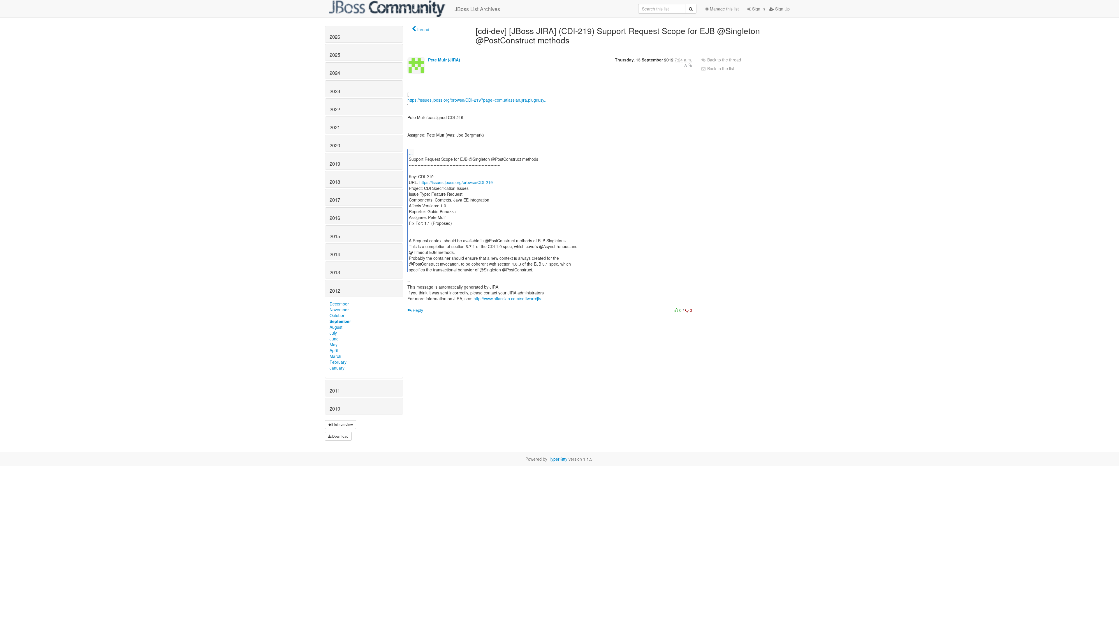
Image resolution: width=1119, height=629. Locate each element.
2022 (335, 109)
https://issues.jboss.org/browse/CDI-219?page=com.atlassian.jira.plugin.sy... (477, 100)
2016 (335, 217)
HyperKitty (557, 459)
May (333, 344)
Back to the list (720, 68)
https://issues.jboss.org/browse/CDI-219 (456, 182)
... (411, 152)
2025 (335, 54)
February (338, 362)
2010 (335, 408)
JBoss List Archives (477, 9)
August (336, 327)
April (334, 350)
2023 (335, 91)
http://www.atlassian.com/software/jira (508, 298)
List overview (342, 424)
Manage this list (724, 9)
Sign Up (782, 9)
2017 (335, 199)
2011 (335, 390)
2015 (335, 236)
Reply (417, 310)
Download (340, 436)
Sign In (758, 9)
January (337, 368)
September (340, 321)
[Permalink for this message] (690, 65)
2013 (335, 272)
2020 (335, 145)
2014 (335, 254)
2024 (335, 72)
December (339, 304)
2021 (335, 127)
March (335, 356)
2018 (335, 181)
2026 (335, 36)
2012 (335, 290)
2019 (335, 163)
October (337, 315)
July (333, 333)
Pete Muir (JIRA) (444, 60)
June (334, 339)
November (339, 309)
